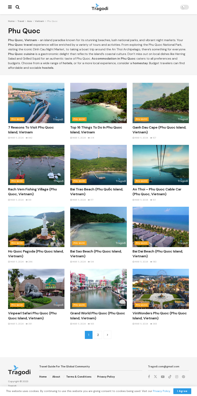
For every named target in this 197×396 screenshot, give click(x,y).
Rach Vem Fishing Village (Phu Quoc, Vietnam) (32, 191)
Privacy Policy (106, 376)
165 (92, 323)
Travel (21, 21)
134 (92, 261)
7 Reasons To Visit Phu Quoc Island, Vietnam (31, 129)
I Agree (182, 391)
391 (30, 323)
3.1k (92, 137)
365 (154, 323)
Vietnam (39, 21)
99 (29, 199)
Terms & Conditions (78, 376)
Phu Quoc (52, 21)
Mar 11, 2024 (16, 137)
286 (30, 261)
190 (154, 261)
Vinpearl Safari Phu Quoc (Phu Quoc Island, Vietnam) (32, 315)
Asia (29, 21)
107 (154, 137)
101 (154, 199)
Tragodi (12, 385)
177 (91, 199)
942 (30, 137)
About (56, 376)
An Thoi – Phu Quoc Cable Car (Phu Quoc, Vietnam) (157, 191)
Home (11, 21)
